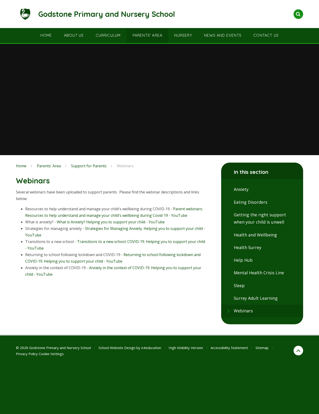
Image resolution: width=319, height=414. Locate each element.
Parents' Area (49, 165)
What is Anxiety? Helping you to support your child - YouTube (111, 222)
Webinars (125, 165)
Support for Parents (88, 165)
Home (21, 165)
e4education (151, 347)
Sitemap (262, 347)
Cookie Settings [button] (51, 353)
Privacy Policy (27, 353)
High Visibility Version (186, 347)
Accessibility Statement (229, 347)
